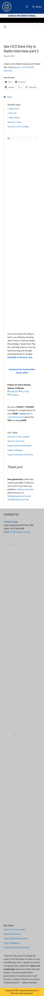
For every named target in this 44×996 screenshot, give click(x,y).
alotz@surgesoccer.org (18, 499)
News (9, 96)
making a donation (25, 489)
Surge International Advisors (20, 454)
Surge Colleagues (15, 450)
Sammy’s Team (14, 122)
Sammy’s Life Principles (18, 126)
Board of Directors (16, 441)
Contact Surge (11, 521)
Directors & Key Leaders (18, 436)
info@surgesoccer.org (20, 531)
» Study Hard (13, 108)
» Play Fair (12, 113)
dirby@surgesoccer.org (17, 496)
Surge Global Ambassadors (19, 445)
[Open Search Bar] (27, 7)
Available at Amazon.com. (20, 357)
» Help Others (13, 117)
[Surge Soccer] (6, 7)
